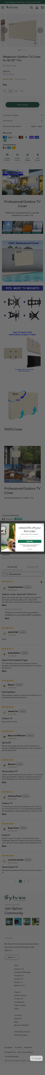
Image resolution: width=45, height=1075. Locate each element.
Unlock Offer (29, 541)
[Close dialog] (43, 525)
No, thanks (29, 549)
